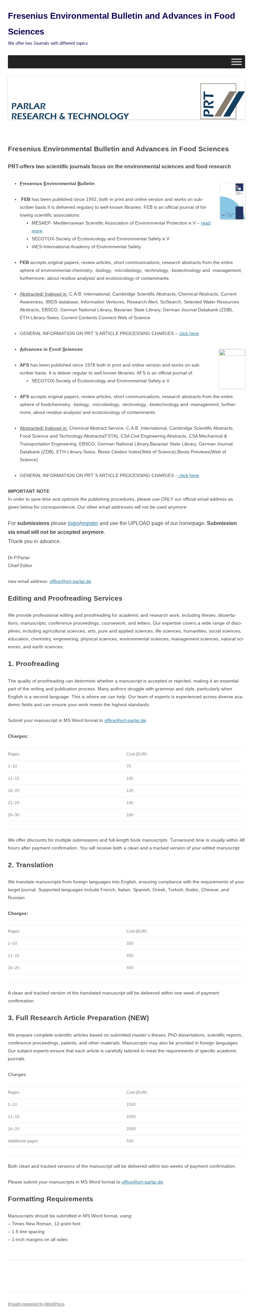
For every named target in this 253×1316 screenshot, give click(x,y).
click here (189, 333)
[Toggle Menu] (236, 62)
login (73, 523)
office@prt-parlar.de (70, 581)
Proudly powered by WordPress (36, 1304)
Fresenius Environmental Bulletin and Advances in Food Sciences (121, 23)
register (89, 523)
